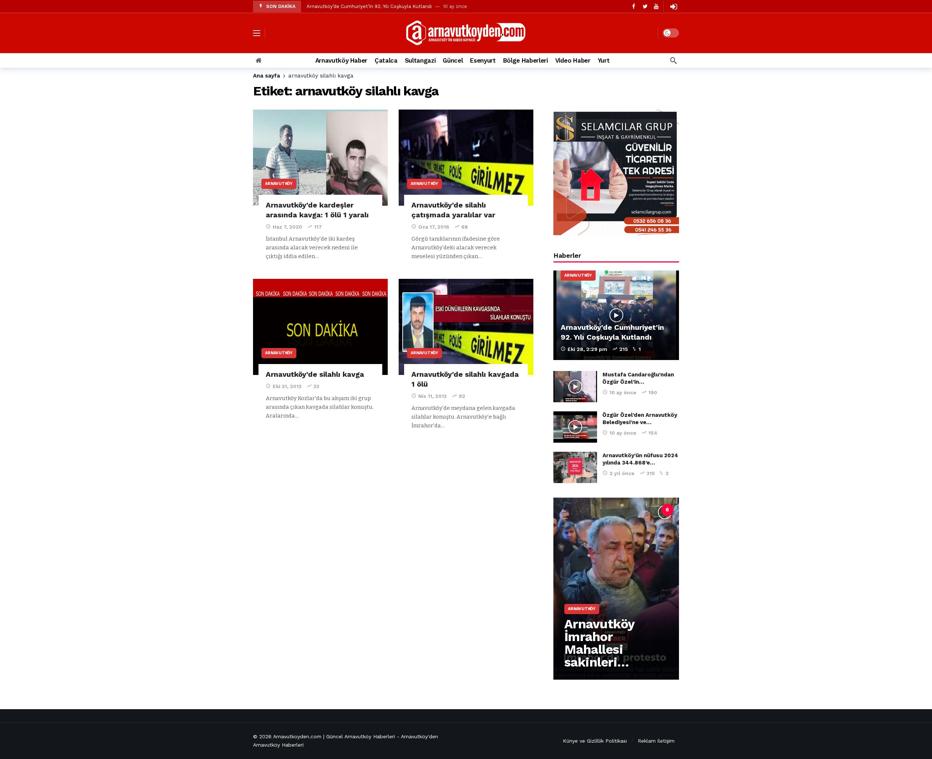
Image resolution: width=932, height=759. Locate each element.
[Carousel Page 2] (603, 510)
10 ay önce (622, 392)
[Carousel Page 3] (619, 510)
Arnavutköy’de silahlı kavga (315, 374)
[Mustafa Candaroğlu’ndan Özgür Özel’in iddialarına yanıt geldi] (575, 386)
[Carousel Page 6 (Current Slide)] (667, 510)
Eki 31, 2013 (287, 386)
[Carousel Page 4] (635, 510)
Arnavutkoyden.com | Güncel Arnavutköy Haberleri (334, 736)
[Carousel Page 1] (587, 510)
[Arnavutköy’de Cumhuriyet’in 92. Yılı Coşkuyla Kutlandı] (616, 315)
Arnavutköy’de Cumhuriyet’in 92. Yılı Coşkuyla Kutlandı (369, 6)
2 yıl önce (622, 473)
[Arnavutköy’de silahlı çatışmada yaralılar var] (466, 158)
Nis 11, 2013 (432, 396)
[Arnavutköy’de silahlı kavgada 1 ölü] (466, 327)
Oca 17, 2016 (433, 227)
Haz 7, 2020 (287, 227)
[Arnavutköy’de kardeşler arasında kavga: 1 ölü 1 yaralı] (320, 158)
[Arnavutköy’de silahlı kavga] (320, 327)
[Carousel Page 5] (651, 510)
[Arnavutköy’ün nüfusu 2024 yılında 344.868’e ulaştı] (575, 467)
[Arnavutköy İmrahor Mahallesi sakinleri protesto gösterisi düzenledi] (616, 589)
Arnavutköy (279, 183)
